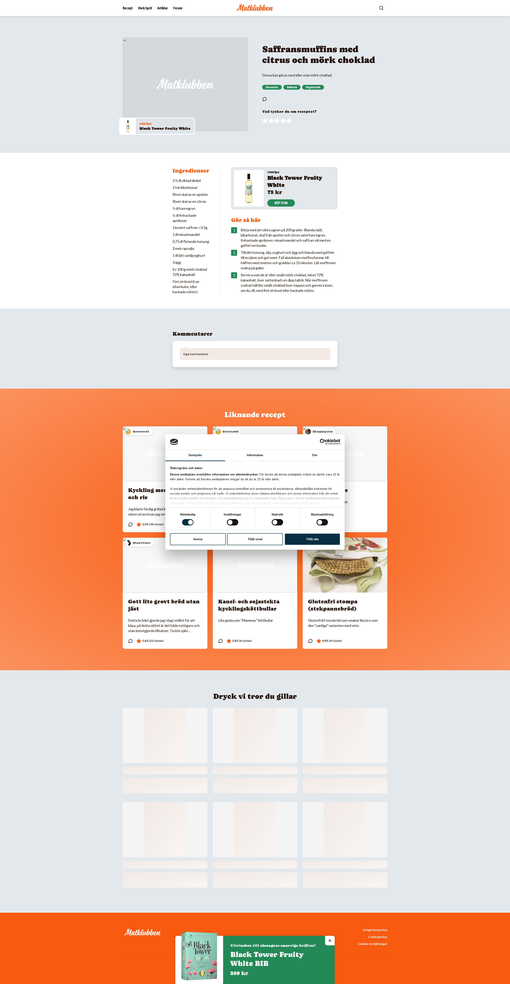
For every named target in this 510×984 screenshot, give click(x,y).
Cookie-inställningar (372, 944)
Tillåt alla (312, 539)
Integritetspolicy (375, 930)
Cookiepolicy (377, 937)
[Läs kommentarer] (264, 99)
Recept (128, 8)
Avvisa (197, 539)
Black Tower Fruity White (164, 128)
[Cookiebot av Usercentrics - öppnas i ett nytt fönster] (322, 442)
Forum (177, 8)
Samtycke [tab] (195, 455)
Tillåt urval (255, 539)
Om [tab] (314, 455)
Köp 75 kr (281, 203)
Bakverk (292, 87)
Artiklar (162, 8)
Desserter (272, 87)
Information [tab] (255, 455)
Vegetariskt (313, 87)
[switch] (232, 522)
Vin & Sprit (145, 8)
